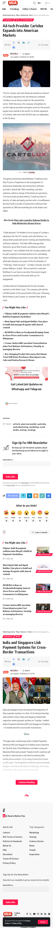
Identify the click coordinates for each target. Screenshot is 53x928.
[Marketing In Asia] (13, 3)
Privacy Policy (11, 485)
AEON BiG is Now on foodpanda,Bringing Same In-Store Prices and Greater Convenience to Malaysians (26, 335)
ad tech (16, 424)
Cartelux (31, 172)
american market (28, 424)
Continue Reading (27, 782)
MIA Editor (14, 54)
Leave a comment (41, 532)
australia (41, 424)
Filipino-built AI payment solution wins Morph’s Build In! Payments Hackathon (17, 551)
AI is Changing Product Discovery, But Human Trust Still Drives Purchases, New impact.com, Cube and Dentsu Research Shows (25, 357)
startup (23, 430)
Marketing (27, 20)
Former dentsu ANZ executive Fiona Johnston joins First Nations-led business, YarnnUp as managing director (25, 346)
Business (8, 20)
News (18, 636)
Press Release (44, 554)
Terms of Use (17, 923)
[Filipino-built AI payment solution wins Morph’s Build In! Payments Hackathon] (43, 551)
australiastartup (20, 427)
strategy (31, 430)
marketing (34, 427)
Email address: (8, 460)
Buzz (18, 20)
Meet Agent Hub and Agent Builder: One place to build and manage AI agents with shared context (25, 324)
